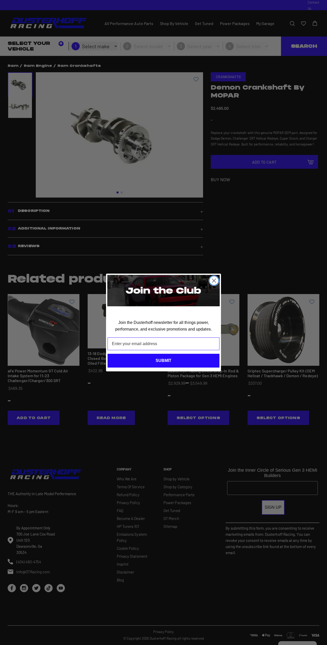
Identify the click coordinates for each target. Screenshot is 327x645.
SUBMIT (163, 360)
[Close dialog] (214, 281)
